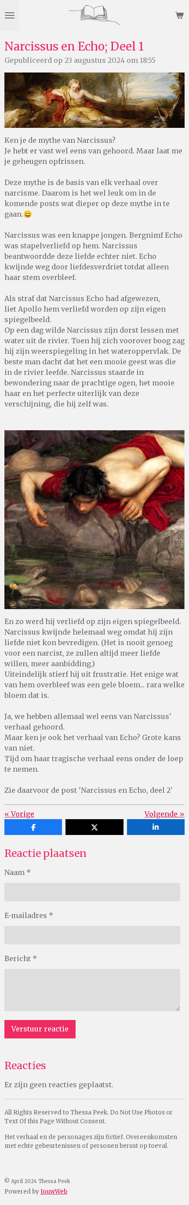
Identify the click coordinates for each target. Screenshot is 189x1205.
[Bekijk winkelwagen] (179, 15)
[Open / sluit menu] (9, 15)
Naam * (17, 872)
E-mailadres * (28, 915)
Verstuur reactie (40, 1028)
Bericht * (20, 958)
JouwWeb (53, 1191)
